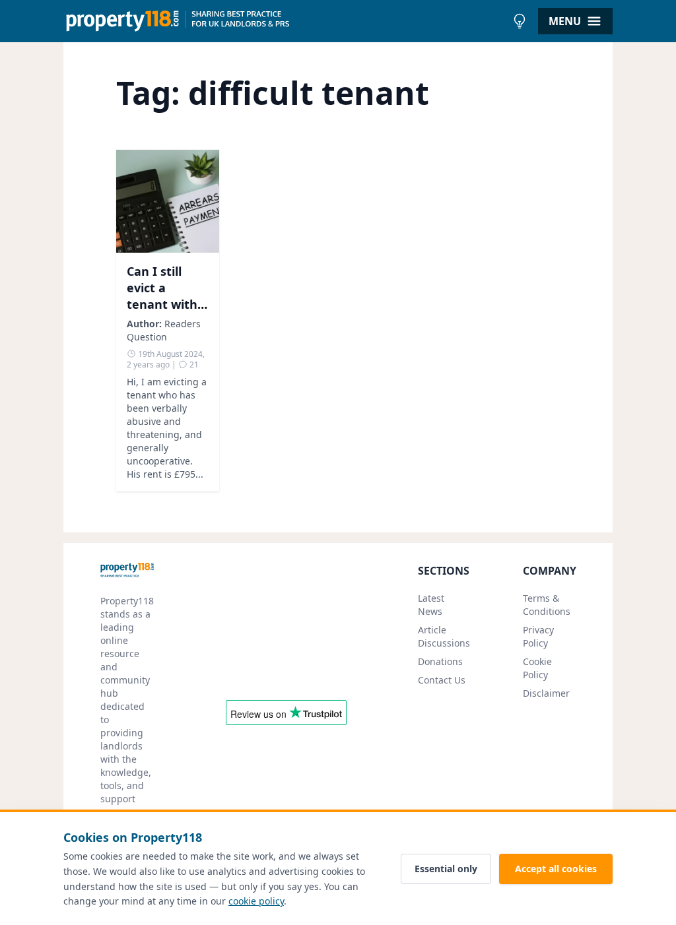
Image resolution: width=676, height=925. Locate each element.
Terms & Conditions (546, 605)
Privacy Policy (538, 636)
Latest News (431, 605)
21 (193, 364)
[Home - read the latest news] (284, 21)
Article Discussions (444, 636)
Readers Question (164, 330)
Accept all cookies (556, 868)
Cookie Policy (537, 668)
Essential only (446, 868)
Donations (440, 661)
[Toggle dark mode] (519, 21)
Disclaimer (546, 693)
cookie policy (256, 901)
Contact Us (441, 680)
